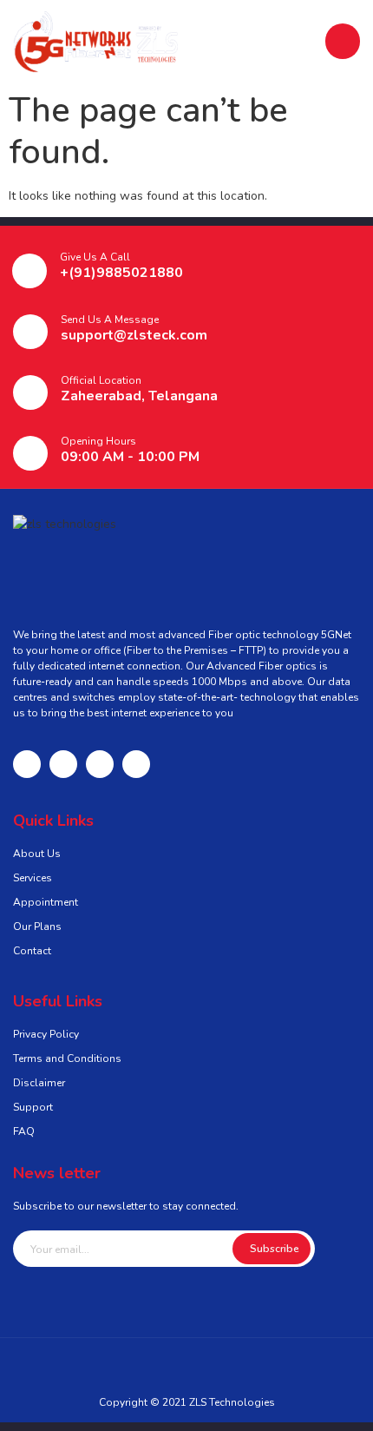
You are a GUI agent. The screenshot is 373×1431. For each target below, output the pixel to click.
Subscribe (274, 1249)
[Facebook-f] (27, 764)
